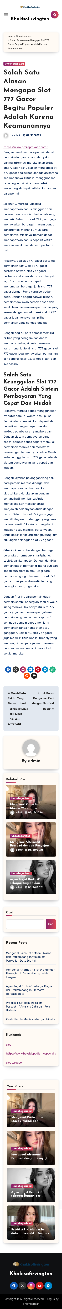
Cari (9, 912)
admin (17, 135)
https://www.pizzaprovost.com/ (25, 147)
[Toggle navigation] (6, 15)
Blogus (50, 1299)
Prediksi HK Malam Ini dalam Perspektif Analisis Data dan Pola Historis (28, 1006)
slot (8, 1044)
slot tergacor (14, 1062)
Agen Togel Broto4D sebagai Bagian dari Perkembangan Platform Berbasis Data (30, 990)
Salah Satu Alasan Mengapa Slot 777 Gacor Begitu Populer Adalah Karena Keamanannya (28, 99)
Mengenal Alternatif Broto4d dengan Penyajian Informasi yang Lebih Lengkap (30, 973)
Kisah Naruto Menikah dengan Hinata (30, 1019)
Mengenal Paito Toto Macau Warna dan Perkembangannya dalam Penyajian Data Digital (28, 957)
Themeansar (31, 1303)
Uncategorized (14, 63)
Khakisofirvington (30, 19)
